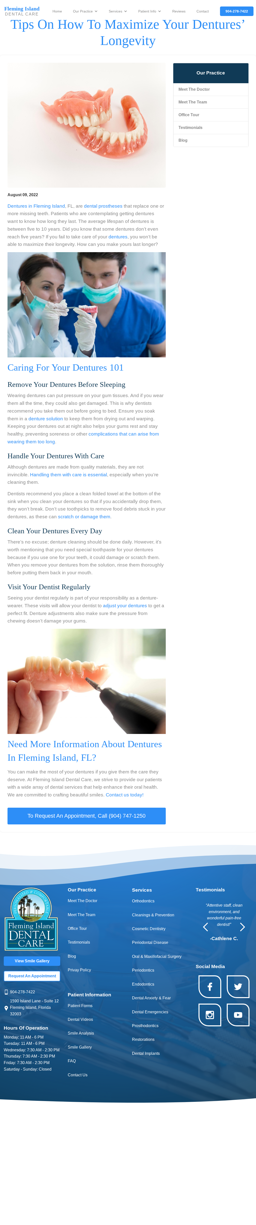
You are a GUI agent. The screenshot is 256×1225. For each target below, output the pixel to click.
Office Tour (77, 928)
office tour (188, 115)
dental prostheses (103, 206)
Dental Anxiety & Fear (151, 998)
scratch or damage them (84, 516)
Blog (183, 140)
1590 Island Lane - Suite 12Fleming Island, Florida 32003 (34, 1007)
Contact (202, 11)
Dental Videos (80, 1019)
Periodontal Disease (150, 942)
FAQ (72, 1061)
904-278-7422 (22, 992)
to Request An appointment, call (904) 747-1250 (87, 816)
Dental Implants (146, 1053)
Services (115, 11)
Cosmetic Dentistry (149, 929)
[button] (85, 11)
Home (57, 11)
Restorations (143, 1039)
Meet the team (192, 102)
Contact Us (78, 1075)
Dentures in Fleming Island (36, 206)
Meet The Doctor (194, 89)
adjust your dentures (125, 605)
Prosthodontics (145, 1026)
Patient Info (147, 11)
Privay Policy (79, 970)
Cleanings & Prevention (153, 915)
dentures (118, 236)
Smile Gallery (80, 1047)
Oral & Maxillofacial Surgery (157, 956)
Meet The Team (81, 915)
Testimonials (79, 942)
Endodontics (143, 984)
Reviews (179, 11)
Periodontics (143, 970)
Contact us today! (125, 794)
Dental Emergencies (150, 1012)
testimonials (190, 127)
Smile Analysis (81, 1033)
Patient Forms (80, 1006)
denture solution (45, 418)
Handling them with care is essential (68, 474)
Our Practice (83, 11)
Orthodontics (143, 901)
